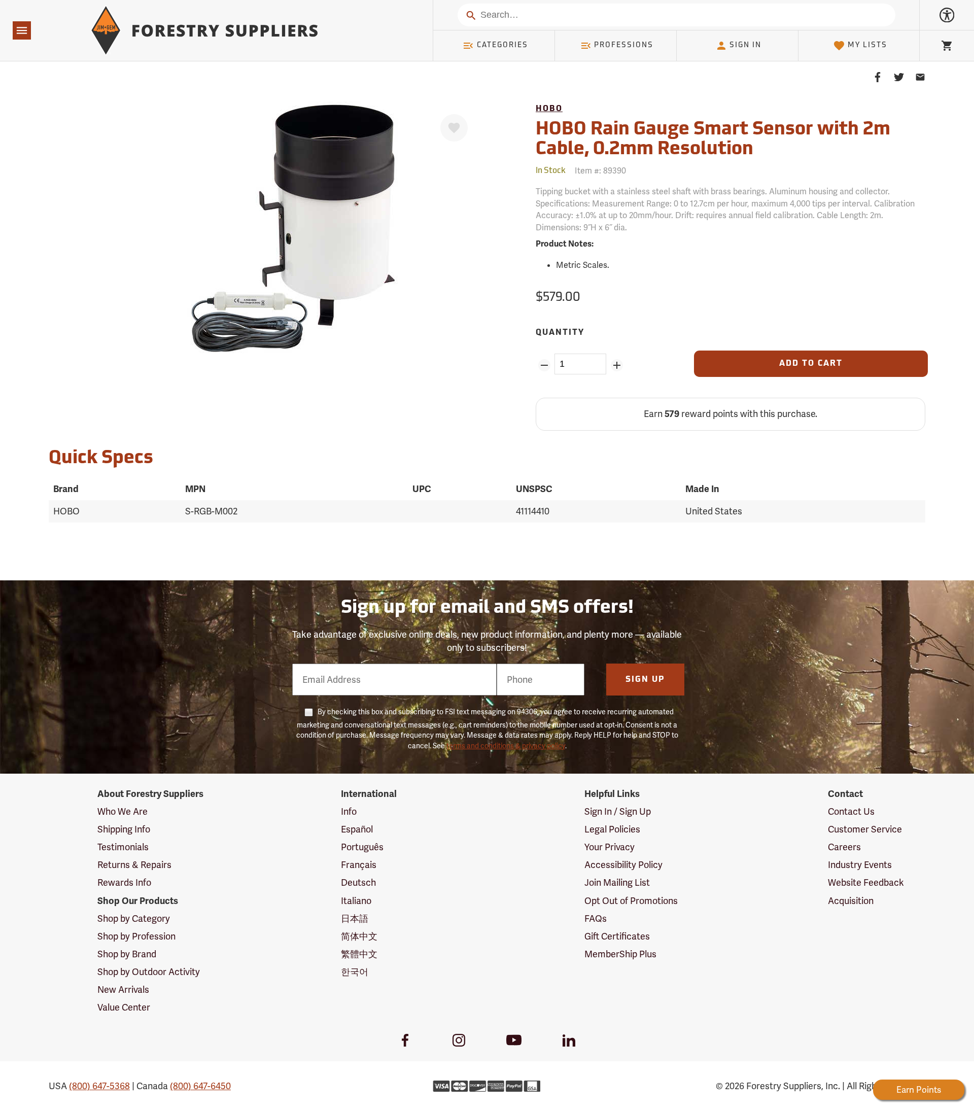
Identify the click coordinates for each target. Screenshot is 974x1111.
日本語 (354, 918)
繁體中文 (359, 954)
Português (362, 847)
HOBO (549, 109)
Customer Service (865, 829)
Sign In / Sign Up (617, 811)
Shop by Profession (136, 936)
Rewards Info (124, 882)
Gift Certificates (617, 936)
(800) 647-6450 (200, 1086)
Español (357, 829)
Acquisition (851, 901)
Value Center (123, 1007)
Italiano (356, 901)
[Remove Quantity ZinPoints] (544, 365)
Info (349, 811)
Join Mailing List (617, 882)
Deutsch (358, 882)
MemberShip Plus (620, 954)
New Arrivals (123, 989)
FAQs (595, 918)
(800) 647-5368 (99, 1086)
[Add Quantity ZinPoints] (616, 365)
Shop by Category (133, 918)
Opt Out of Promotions (631, 901)
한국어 (354, 972)
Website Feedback (866, 882)
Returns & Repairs (134, 865)
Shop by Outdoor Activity (148, 972)
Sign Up (645, 680)
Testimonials (123, 847)
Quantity (560, 333)
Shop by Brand (126, 954)
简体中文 (359, 936)
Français (358, 865)
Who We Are (122, 811)
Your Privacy (609, 847)
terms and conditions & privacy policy (505, 745)
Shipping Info (123, 829)
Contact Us (851, 811)
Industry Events (860, 865)
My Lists (867, 45)
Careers (844, 847)
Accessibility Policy (623, 865)
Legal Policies (612, 829)
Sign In (745, 45)
